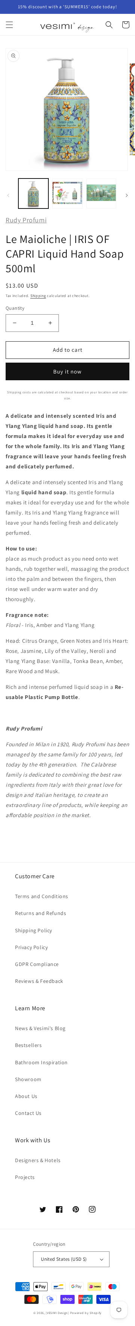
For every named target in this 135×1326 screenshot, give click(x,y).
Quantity (15, 308)
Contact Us (28, 1113)
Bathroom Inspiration (41, 1062)
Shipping (38, 295)
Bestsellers (28, 1045)
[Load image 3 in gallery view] (101, 193)
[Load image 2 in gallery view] (67, 193)
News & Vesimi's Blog (40, 1028)
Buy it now (67, 371)
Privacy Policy (31, 947)
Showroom (28, 1079)
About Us (26, 1096)
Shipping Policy (33, 930)
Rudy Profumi (26, 220)
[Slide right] (126, 195)
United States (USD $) (64, 1259)
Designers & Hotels (38, 1160)
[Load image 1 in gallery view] (33, 193)
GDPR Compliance (37, 964)
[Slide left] (8, 195)
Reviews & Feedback (39, 981)
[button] (9, 24)
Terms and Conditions (41, 896)
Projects (25, 1177)
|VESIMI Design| (57, 1313)
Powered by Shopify (86, 1313)
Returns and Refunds (40, 913)
